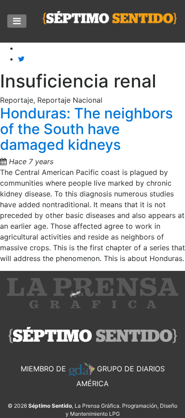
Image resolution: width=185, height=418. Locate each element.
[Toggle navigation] (16, 21)
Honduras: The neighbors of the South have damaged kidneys (86, 128)
